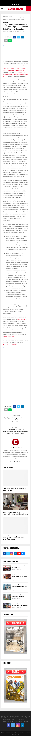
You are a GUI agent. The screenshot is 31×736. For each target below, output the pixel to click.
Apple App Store (21, 319)
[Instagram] (18, 725)
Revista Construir (8, 31)
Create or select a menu (15, 2)
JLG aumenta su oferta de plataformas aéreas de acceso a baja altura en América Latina (15, 432)
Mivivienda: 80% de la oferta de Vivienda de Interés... (20, 595)
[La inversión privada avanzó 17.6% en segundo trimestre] (7, 605)
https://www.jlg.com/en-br (10, 344)
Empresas (5, 22)
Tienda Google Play (8, 336)
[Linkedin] (22, 725)
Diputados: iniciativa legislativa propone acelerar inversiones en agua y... (20, 576)
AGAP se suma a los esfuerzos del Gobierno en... (20, 566)
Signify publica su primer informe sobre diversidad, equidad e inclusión (15, 420)
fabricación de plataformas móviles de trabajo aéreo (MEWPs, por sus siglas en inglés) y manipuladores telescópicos (14, 68)
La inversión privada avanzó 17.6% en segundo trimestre (19, 604)
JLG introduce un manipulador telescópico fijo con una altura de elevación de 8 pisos (13, 538)
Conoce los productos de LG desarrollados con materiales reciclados (15, 513)
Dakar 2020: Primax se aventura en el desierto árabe (14, 490)
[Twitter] (13, 725)
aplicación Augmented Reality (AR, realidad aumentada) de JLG (15, 74)
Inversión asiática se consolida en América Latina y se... (20, 586)
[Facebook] (8, 725)
